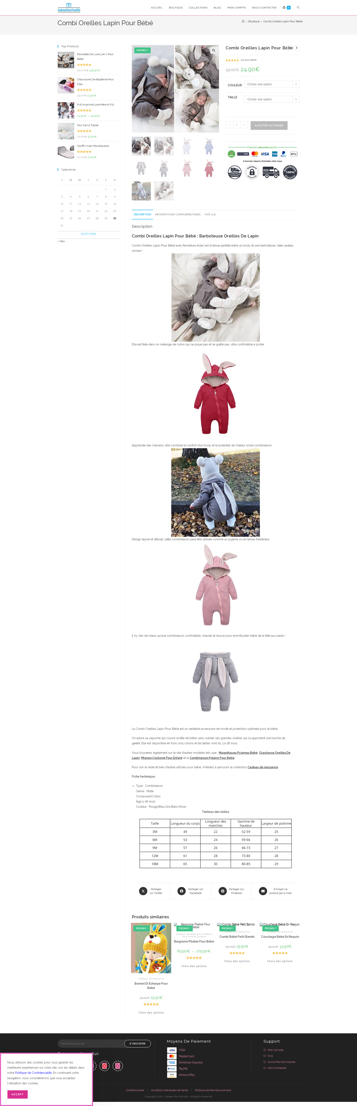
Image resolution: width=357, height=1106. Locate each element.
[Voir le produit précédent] (290, 48)
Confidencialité (135, 1090)
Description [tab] (142, 214)
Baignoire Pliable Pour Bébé (194, 941)
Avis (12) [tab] (210, 214)
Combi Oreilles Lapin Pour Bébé (282, 21)
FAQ (270, 1055)
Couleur (235, 85)
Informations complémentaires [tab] (178, 214)
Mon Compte (275, 1049)
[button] (213, 50)
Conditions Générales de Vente (169, 1090)
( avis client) (248, 59)
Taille (232, 97)
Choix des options (151, 1012)
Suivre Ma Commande (281, 1061)
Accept (18, 1094)
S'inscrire (138, 1043)
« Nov (61, 241)
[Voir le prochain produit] (296, 48)
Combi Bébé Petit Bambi (237, 936)
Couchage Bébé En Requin (280, 936)
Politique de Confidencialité (33, 1072)
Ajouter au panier (269, 125)
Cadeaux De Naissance (151, 978)
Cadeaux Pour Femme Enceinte (197, 935)
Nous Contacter (277, 1067)
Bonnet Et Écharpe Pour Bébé (151, 986)
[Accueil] (243, 21)
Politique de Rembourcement (213, 1090)
